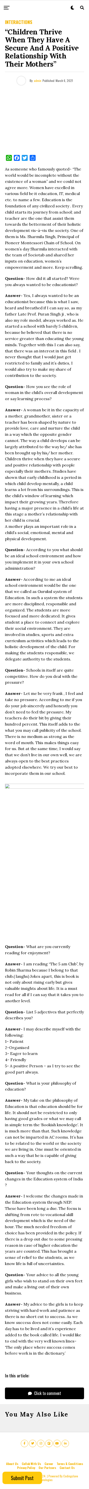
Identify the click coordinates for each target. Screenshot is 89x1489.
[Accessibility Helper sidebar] (83, 55)
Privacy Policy (26, 1467)
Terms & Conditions (70, 1464)
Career (48, 1464)
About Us (12, 1464)
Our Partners (47, 1467)
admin (37, 80)
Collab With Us (31, 1464)
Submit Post (22, 1478)
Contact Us (67, 1467)
